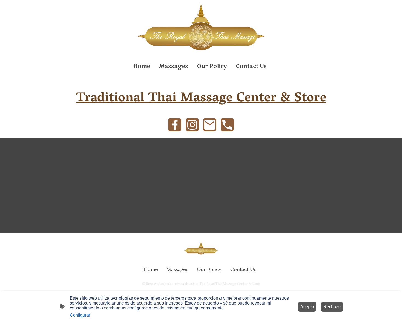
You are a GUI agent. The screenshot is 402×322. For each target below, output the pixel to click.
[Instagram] (192, 124)
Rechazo (332, 306)
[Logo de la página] (201, 27)
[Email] (209, 124)
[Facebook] (174, 124)
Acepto (307, 306)
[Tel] (227, 124)
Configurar (80, 315)
